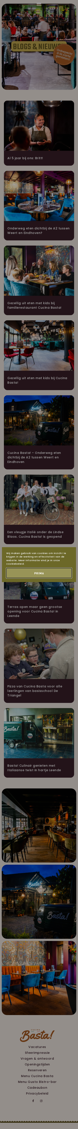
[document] (39, 564)
